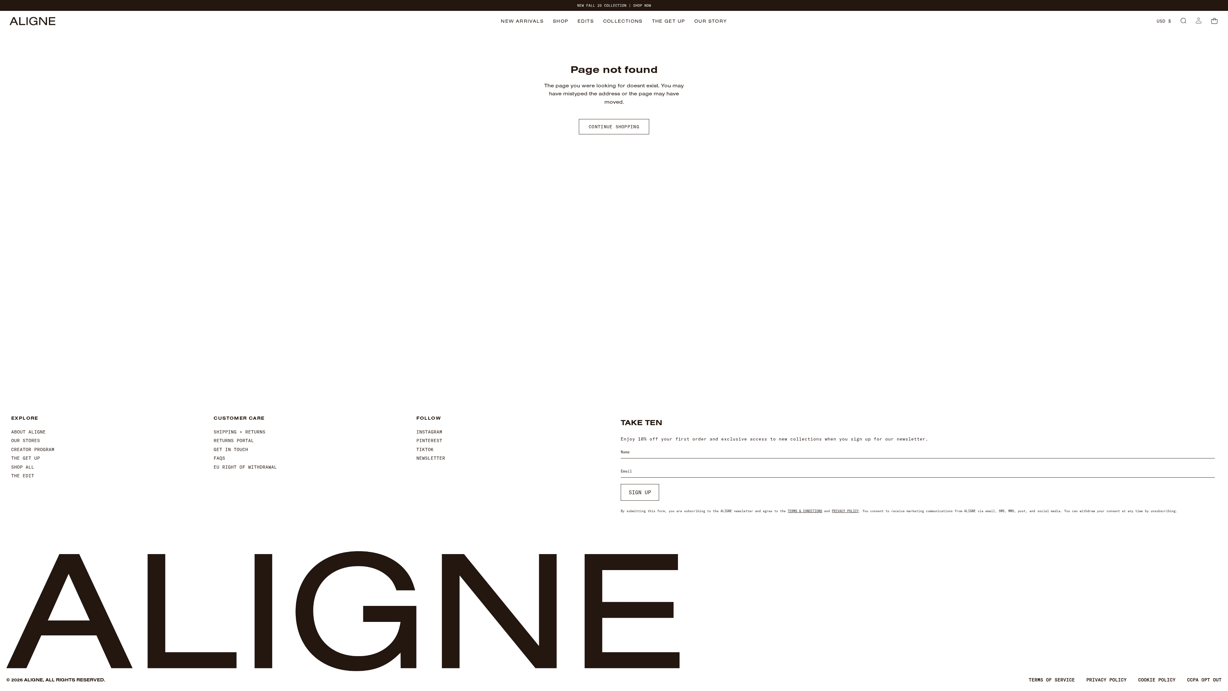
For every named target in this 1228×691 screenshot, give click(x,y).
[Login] (1198, 21)
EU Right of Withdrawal (245, 467)
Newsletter (430, 458)
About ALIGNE (28, 432)
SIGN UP (640, 492)
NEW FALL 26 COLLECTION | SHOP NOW (614, 5)
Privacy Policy (845, 511)
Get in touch (231, 449)
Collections (623, 21)
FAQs (219, 458)
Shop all (22, 467)
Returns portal (234, 440)
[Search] (1183, 21)
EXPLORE (24, 418)
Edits (586, 21)
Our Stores (25, 440)
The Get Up (668, 21)
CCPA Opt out (1204, 680)
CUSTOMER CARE (239, 418)
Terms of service (1052, 680)
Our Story (710, 21)
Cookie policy (1157, 680)
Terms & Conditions (805, 511)
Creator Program (32, 449)
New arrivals (522, 21)
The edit (22, 476)
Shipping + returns (239, 432)
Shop (561, 21)
